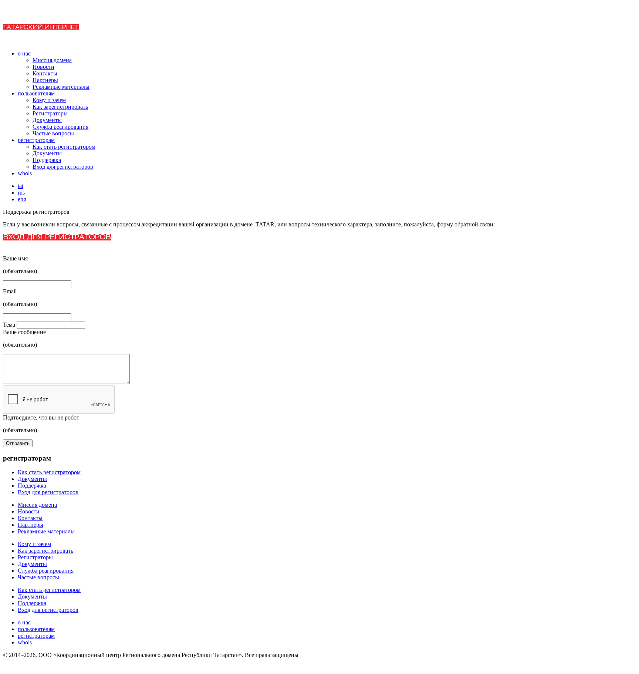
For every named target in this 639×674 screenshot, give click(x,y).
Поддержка (47, 160)
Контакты (45, 73)
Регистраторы (50, 113)
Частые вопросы (53, 133)
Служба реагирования (60, 127)
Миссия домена (52, 60)
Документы (47, 120)
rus (21, 192)
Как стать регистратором (64, 147)
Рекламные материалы (61, 87)
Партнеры (45, 80)
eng (22, 199)
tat (20, 186)
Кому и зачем (49, 100)
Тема (10, 324)
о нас (24, 53)
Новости (43, 67)
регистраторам (36, 140)
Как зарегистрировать (60, 107)
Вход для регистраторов (63, 167)
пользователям (36, 93)
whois (25, 173)
